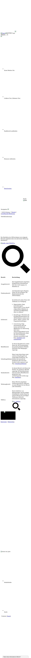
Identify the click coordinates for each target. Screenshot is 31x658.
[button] (8, 415)
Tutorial (13, 212)
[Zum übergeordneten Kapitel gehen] (26, 217)
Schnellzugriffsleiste (20, 363)
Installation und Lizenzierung (19, 338)
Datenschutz (11, 421)
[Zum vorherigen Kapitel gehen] (26, 209)
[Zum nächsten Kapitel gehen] (26, 225)
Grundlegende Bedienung (8, 213)
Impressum (4, 421)
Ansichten (17, 377)
